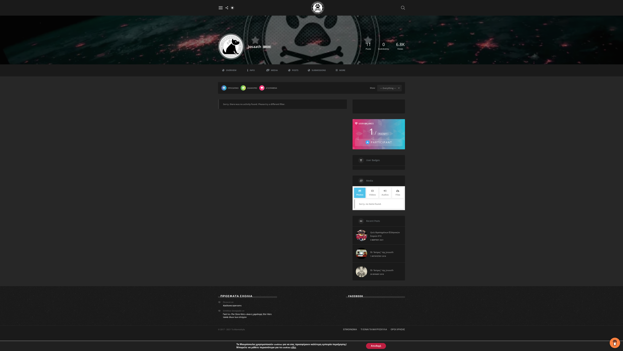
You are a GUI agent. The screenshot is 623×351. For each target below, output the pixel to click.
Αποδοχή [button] (376, 345)
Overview (231, 70)
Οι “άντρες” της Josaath (381, 252)
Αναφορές (252, 88)
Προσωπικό (233, 88)
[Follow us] (227, 8)
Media (274, 70)
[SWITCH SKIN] (232, 8)
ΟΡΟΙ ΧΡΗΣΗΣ (398, 329)
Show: (372, 88)
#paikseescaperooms (232, 305)
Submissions (319, 70)
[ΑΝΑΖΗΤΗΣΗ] (403, 8)
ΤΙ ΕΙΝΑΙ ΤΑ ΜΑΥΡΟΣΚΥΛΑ (374, 329)
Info (252, 70)
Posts (295, 70)
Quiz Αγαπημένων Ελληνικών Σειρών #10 (385, 234)
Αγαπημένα (271, 88)
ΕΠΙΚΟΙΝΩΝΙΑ (350, 329)
